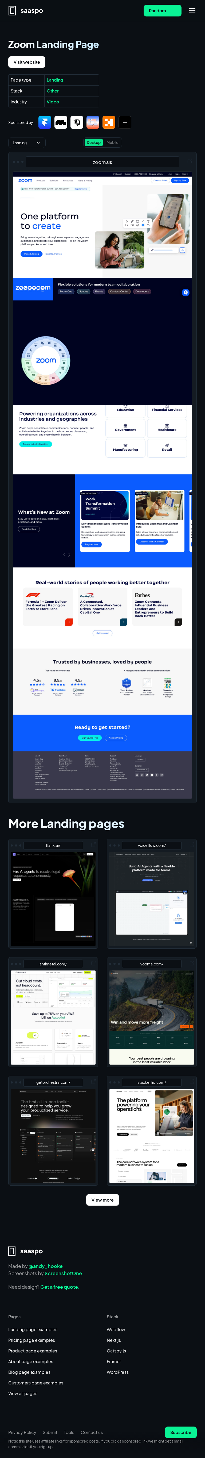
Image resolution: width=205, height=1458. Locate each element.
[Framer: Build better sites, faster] (44, 122)
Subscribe (180, 1432)
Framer (114, 1361)
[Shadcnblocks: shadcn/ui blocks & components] (76, 122)
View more (103, 1200)
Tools (69, 1432)
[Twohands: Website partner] (92, 122)
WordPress (118, 1372)
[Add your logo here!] (125, 122)
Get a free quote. (60, 1287)
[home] (26, 10)
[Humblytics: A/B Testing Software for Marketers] (108, 122)
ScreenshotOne (63, 1273)
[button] (191, 10)
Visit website (27, 62)
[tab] (94, 142)
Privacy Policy (22, 1432)
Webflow (116, 1329)
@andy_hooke (46, 1266)
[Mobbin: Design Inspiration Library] (60, 122)
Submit (50, 1432)
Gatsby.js (116, 1351)
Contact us (92, 1432)
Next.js (114, 1340)
